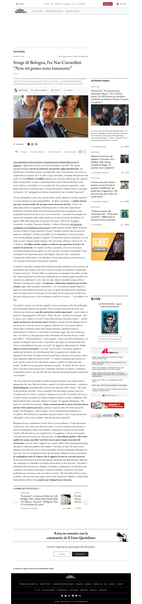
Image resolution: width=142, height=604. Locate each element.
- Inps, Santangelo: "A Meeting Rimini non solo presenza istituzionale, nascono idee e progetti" (108, 368)
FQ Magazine (67, 4)
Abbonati (108, 4)
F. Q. (15, 74)
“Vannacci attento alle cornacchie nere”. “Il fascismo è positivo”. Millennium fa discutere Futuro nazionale (104, 215)
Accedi (62, 554)
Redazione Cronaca (99, 173)
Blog (52, 4)
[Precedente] (16, 502)
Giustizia (19, 51)
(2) (70, 508)
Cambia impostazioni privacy (63, 584)
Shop (74, 4)
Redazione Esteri (98, 147)
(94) (127, 201)
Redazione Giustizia (29, 508)
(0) (128, 146)
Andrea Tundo (80, 508)
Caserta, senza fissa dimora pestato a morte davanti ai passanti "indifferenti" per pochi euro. (103, 186)
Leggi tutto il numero (110, 339)
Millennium (58, 4)
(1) (128, 172)
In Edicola (46, 4)
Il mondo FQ (80, 4)
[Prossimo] (85, 502)
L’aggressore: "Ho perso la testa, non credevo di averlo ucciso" (104, 193)
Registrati (80, 554)
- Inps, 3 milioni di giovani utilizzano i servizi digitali (109, 385)
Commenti (20, 144)
